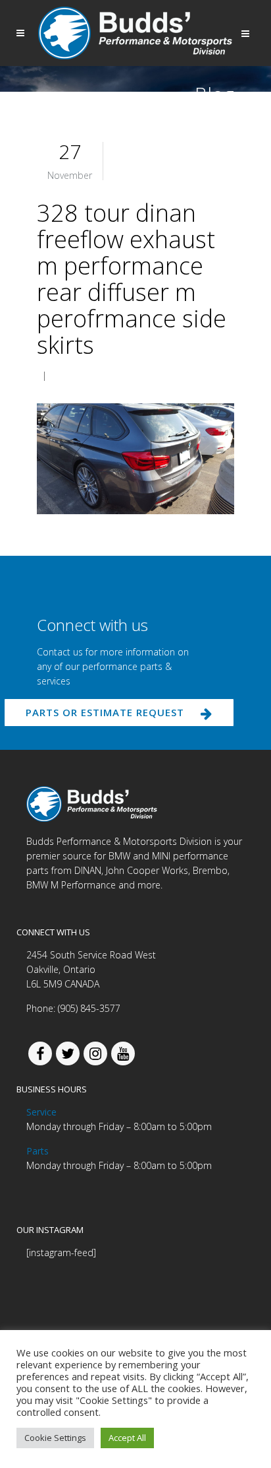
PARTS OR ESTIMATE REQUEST (105, 712)
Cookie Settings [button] (55, 1438)
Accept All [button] (127, 1438)
